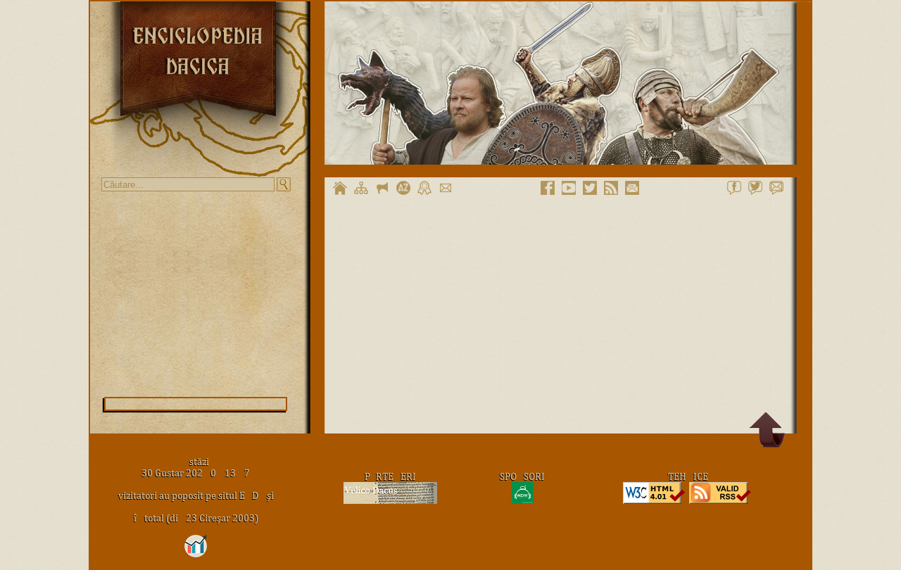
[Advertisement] (195, 294)
